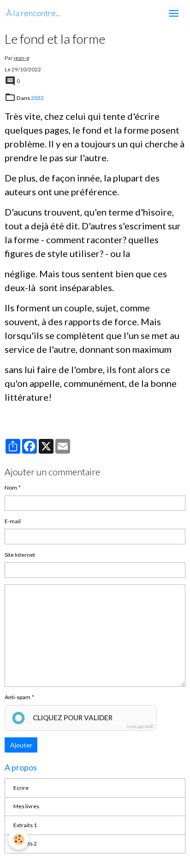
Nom (11, 487)
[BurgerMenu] (173, 13)
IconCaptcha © (140, 726)
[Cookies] (18, 839)
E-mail (13, 521)
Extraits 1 (25, 825)
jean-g (21, 57)
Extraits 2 (25, 843)
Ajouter (21, 745)
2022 (37, 97)
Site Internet (20, 554)
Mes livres (26, 806)
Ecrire (21, 787)
